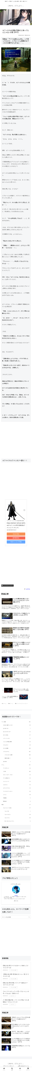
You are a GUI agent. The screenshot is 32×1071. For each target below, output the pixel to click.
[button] (29, 917)
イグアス (16, 895)
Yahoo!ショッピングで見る (16, 541)
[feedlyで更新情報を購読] (15, 901)
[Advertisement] (16, 440)
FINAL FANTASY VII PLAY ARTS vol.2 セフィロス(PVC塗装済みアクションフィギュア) (16, 525)
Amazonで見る (16, 534)
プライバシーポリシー (8, 1066)
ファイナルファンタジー (8, 585)
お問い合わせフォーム (23, 1066)
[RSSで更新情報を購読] (17, 901)
